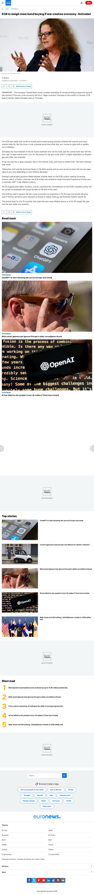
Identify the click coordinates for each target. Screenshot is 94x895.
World (50, 830)
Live (88, 3)
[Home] (2, 9)
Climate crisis (65, 795)
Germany (56, 801)
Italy (51, 795)
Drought (27, 795)
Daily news (47, 806)
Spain (43, 801)
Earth (4, 840)
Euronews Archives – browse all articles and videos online (23, 859)
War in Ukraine (56, 790)
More (4, 872)
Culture (4, 849)
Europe (4, 830)
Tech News (14, 9)
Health (68, 801)
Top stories (9, 516)
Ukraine (40, 795)
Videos (50, 849)
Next (7, 9)
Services (5, 866)
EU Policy (51, 835)
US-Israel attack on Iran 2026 (32, 790)
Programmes (6, 854)
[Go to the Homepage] (8, 3)
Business (5, 835)
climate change (29, 801)
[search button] (64, 775)
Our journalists (53, 854)
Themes (5, 825)
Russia (70, 790)
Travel (50, 845)
